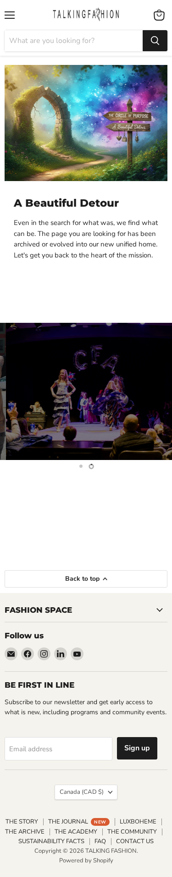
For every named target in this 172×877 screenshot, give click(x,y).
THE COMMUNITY (132, 832)
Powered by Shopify (86, 860)
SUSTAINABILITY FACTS (51, 841)
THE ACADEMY (76, 832)
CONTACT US (135, 841)
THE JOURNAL (77, 822)
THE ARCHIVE (24, 832)
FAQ (100, 841)
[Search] (155, 40)
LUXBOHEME (138, 822)
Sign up (137, 748)
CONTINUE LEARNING (86, 527)
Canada (82, 792)
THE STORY (22, 822)
